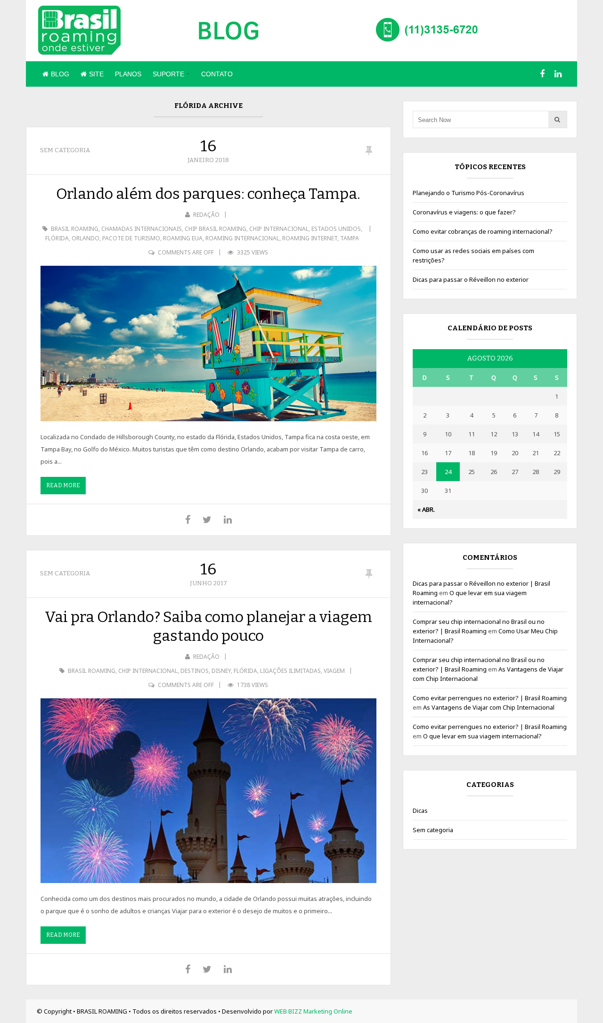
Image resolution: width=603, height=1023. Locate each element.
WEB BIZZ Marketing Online (313, 1011)
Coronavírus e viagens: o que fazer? (464, 212)
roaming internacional (242, 238)
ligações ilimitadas (290, 671)
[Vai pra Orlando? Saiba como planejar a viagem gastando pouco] (208, 790)
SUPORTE (168, 74)
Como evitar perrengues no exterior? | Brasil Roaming (490, 698)
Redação (206, 215)
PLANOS (128, 74)
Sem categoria (65, 150)
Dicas (420, 810)
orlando (85, 238)
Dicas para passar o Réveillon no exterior (471, 279)
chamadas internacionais (141, 229)
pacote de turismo (131, 238)
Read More (63, 485)
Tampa (349, 238)
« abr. (426, 509)
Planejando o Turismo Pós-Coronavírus (468, 192)
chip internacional (279, 229)
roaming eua (183, 238)
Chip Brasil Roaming (215, 229)
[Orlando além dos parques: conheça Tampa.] (208, 343)
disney (221, 671)
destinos (194, 671)
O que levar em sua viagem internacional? (482, 736)
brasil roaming (74, 229)
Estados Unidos (336, 229)
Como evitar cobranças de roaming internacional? (483, 231)
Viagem (334, 671)
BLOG (60, 74)
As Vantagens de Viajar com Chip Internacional (488, 707)
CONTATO (217, 74)
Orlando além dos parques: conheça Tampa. (208, 194)
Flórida (57, 238)
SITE (96, 74)
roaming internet (309, 238)
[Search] (557, 119)
